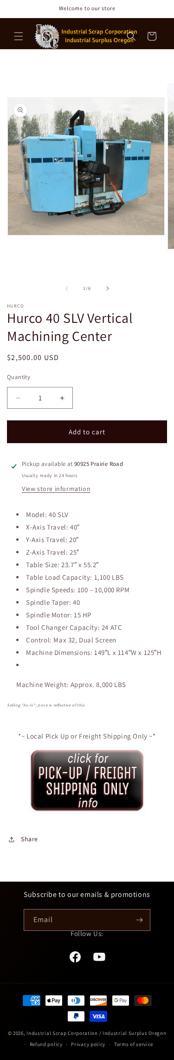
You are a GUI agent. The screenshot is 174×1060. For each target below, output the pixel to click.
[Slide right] (107, 288)
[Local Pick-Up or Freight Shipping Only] (87, 811)
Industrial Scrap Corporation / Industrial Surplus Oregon (96, 1033)
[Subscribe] (139, 920)
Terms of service (133, 1044)
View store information (56, 488)
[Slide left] (67, 288)
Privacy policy (88, 1044)
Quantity (18, 377)
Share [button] (29, 839)
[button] (18, 36)
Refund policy (46, 1044)
